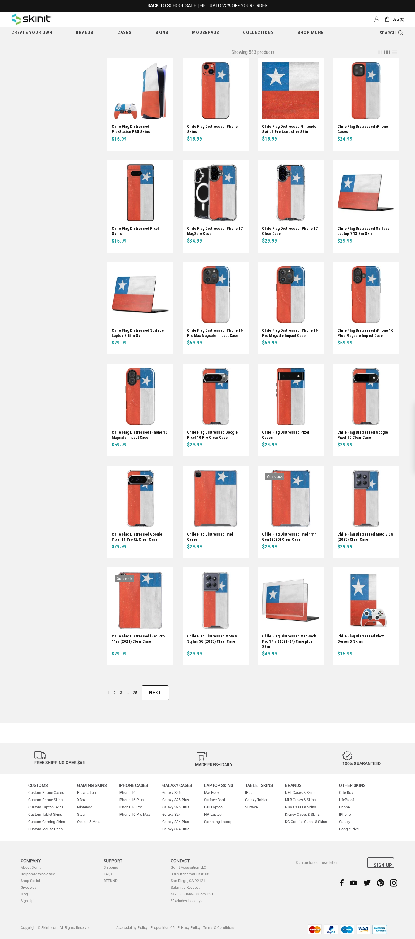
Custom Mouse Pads (45, 829)
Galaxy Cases (177, 785)
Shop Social (30, 881)
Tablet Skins (259, 785)
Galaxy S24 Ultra (176, 829)
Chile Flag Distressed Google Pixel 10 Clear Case (363, 435)
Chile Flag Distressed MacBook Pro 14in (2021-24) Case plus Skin (289, 641)
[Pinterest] (380, 883)
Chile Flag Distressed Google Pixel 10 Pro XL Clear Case (137, 537)
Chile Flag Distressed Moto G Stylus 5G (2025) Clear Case (212, 639)
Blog (24, 894)
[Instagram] (393, 883)
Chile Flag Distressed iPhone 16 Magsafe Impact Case (139, 435)
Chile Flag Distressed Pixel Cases (285, 435)
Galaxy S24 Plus (175, 822)
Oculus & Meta (89, 822)
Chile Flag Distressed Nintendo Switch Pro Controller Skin (289, 129)
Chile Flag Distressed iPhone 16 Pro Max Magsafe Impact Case (215, 333)
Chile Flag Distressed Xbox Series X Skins (361, 639)
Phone (344, 807)
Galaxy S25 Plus (175, 800)
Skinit (32, 19)
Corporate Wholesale (38, 874)
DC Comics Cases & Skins (306, 822)
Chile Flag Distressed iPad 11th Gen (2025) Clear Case (289, 537)
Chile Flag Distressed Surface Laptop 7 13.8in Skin (363, 231)
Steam (82, 814)
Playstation (86, 793)
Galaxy (344, 822)
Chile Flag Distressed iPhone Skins (212, 129)
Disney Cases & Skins (302, 814)
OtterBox (346, 793)
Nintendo (84, 807)
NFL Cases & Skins (300, 793)
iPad (249, 793)
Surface (251, 807)
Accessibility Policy (132, 928)
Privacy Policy (189, 928)
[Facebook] (342, 883)
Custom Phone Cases (46, 793)
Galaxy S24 (171, 814)
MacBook (211, 793)
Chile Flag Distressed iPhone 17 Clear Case (290, 231)
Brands (293, 785)
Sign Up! (27, 901)
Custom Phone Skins (45, 800)
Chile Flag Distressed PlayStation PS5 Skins (131, 129)
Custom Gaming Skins (46, 822)
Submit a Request (185, 887)
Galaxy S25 (171, 793)
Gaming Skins (92, 785)
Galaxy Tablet (256, 800)
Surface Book (215, 800)
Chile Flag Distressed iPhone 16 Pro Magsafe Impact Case (290, 333)
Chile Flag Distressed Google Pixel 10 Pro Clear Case (212, 435)
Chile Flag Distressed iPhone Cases (363, 129)
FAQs (108, 874)
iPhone (345, 814)
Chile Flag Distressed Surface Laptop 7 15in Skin (138, 333)
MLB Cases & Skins (300, 800)
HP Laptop (213, 814)
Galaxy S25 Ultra (176, 807)
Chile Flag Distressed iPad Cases (210, 537)
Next (155, 693)
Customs (38, 785)
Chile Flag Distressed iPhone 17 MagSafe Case (215, 231)
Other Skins (352, 785)
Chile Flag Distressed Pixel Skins (135, 231)
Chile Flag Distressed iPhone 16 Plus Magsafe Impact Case (365, 333)
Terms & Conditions (219, 928)
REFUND (111, 881)
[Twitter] (367, 883)
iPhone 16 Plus (131, 800)
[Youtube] (353, 883)
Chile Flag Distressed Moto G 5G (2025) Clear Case (365, 537)
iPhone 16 (127, 793)
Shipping (111, 867)
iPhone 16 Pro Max (134, 814)
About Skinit (31, 867)
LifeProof (346, 800)
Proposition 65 (162, 928)
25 (135, 693)
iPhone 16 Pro (130, 807)
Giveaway (28, 887)
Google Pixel (349, 829)
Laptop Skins (218, 785)
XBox (81, 800)
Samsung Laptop (218, 822)
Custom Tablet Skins (45, 814)
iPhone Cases (133, 785)
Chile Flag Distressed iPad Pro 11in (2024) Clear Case (138, 639)
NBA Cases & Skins (300, 807)
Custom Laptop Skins (45, 807)
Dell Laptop (213, 807)
